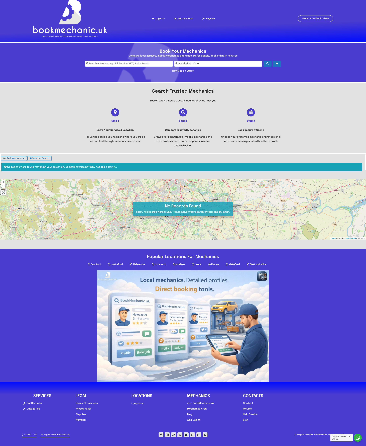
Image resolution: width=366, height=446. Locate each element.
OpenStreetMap (351, 238)
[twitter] (179, 434)
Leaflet (333, 238)
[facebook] (161, 434)
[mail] (198, 434)
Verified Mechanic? (13, 158)
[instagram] (167, 434)
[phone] (205, 434)
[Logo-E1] (70, 1)
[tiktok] (173, 434)
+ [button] (3, 181)
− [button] (3, 185)
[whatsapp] (192, 434)
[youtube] (186, 434)
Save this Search (40, 158)
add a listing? (108, 167)
